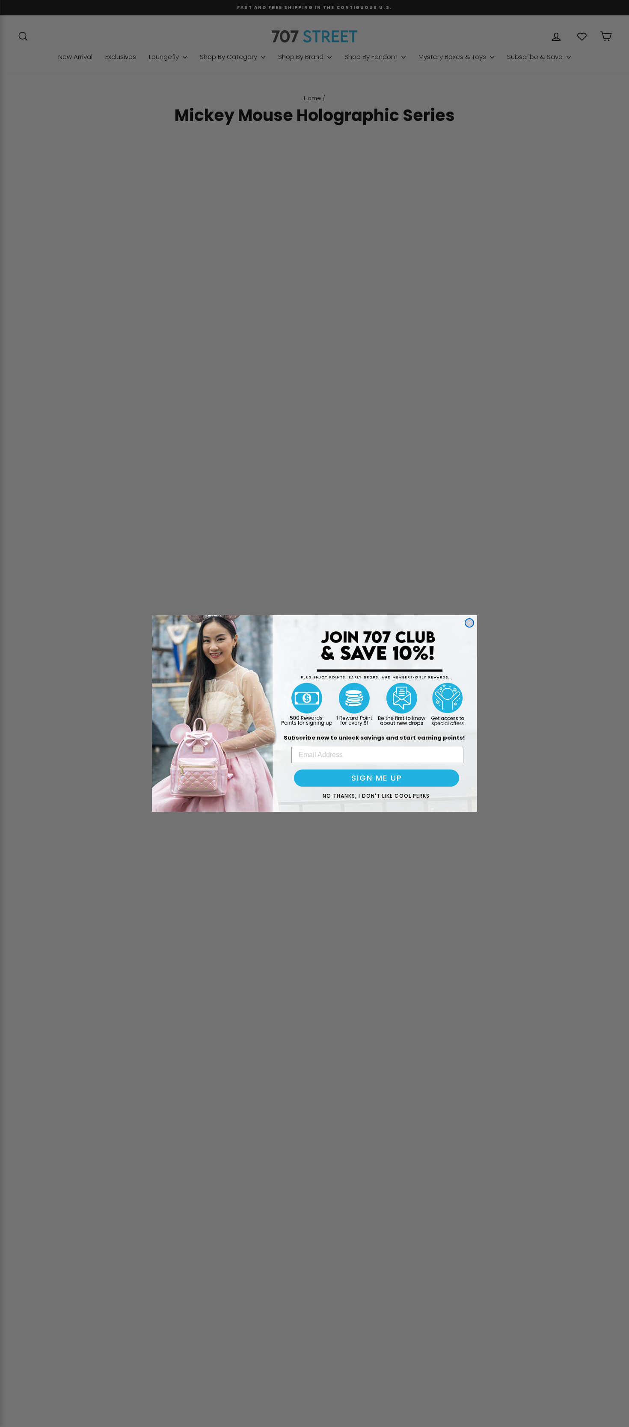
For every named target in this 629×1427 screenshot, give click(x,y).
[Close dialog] (469, 623)
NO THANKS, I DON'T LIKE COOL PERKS (376, 795)
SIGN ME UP (376, 777)
